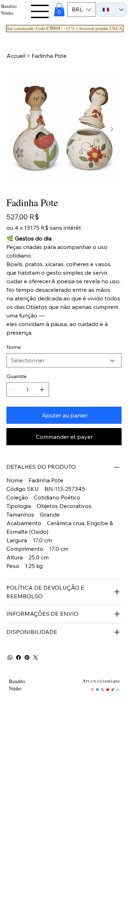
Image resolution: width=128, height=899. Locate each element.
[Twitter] (35, 657)
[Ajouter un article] (42, 389)
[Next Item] (111, 129)
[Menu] (40, 11)
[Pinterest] (27, 657)
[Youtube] (108, 689)
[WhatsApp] (10, 657)
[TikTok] (112, 689)
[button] (59, 9)
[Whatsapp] (117, 689)
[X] (102, 689)
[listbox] (81, 9)
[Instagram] (92, 689)
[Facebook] (18, 657)
